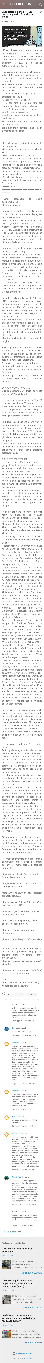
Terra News (31, 994)
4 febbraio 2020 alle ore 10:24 (23, 1126)
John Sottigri (17, 1177)
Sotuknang (16, 1028)
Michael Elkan (28, 1358)
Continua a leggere (32, 1273)
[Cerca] (40, 5)
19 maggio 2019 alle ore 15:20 (24, 1035)
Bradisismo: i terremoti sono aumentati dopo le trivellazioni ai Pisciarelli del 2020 (18, 1318)
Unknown (15, 1043)
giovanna (15, 1116)
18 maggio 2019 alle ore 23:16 (24, 1021)
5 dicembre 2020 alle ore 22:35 (24, 1204)
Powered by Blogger (23, 1353)
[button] (40, 12)
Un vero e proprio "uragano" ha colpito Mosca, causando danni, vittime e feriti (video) (18, 1283)
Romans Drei (17, 1133)
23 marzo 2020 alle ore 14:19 (23, 1170)
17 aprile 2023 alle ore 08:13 (23, 1226)
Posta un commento (12, 1232)
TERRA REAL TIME (20, 4)
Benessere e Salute (15, 994)
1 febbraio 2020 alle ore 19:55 (23, 1109)
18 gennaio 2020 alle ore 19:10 (24, 1083)
